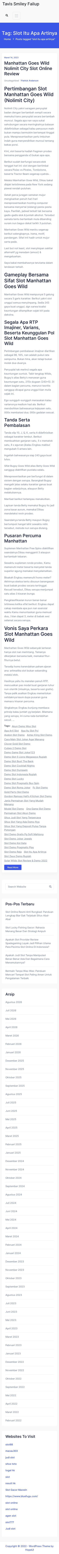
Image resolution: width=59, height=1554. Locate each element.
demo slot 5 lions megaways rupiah (25, 756)
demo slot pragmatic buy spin (21, 783)
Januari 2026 (13, 1052)
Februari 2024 (13, 1244)
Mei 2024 (10, 1219)
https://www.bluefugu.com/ (21, 1496)
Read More (12, 867)
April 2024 (11, 1228)
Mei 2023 (10, 1320)
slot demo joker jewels (18, 838)
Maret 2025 (12, 1135)
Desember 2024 (14, 1161)
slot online (11, 1502)
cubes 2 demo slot (15, 748)
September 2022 (15, 1386)
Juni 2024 (11, 1211)
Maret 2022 (12, 1412)
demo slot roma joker (17, 787)
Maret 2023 (12, 1336)
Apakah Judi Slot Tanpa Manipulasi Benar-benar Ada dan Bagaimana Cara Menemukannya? (27, 959)
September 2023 (15, 1286)
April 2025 (11, 1127)
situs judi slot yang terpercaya (22, 817)
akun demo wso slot (24, 726)
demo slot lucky (14, 778)
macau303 (11, 1450)
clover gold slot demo (17, 743)
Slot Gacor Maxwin (16, 1489)
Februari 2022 (13, 1420)
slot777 (9, 1522)
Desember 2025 (14, 1060)
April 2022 (11, 1403)
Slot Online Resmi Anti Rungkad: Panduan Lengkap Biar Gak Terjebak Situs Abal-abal (29, 915)
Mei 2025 (10, 1119)
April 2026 (11, 1027)
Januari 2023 (13, 1353)
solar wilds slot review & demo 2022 (25, 860)
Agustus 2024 (13, 1194)
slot (7, 1476)
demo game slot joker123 (19, 752)
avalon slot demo (14, 734)
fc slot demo (40, 787)
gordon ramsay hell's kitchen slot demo (28, 796)
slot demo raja (13, 851)
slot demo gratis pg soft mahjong (24, 834)
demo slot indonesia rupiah (20, 774)
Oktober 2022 (13, 1378)
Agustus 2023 (13, 1294)
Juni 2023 (11, 1311)
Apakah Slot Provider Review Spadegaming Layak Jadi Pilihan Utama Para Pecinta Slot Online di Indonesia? (28, 943)
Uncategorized (11, 80)
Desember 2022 (14, 1361)
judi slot (10, 1457)
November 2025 (14, 1069)
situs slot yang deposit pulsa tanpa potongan (25, 828)
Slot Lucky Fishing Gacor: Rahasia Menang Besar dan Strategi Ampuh (25, 929)
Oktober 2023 (13, 1278)
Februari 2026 (13, 1043)
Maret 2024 (12, 1236)
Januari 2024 (13, 1253)
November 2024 (14, 1169)
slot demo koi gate (15, 843)
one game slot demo (38, 808)
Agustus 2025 (13, 1094)
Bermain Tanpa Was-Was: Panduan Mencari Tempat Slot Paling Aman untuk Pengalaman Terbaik (28, 974)
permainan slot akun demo (20, 813)
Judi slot (10, 1528)
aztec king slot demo (39, 734)
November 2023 (14, 1269)
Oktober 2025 (13, 1077)
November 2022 (14, 1370)
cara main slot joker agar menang (24, 739)
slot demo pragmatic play (19, 847)
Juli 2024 (10, 1202)
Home (7, 39)
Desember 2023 (14, 1261)
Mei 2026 (10, 1018)
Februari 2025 (13, 1144)
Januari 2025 (13, 1152)
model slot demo (14, 808)
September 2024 (15, 1186)
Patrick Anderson (29, 80)
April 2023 (11, 1328)
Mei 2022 (10, 1395)
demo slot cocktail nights (19, 765)
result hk (10, 1483)
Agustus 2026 (13, 1002)
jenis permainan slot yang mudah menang (24, 802)
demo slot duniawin (16, 770)
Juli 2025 (10, 1102)
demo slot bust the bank (18, 761)
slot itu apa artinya (35, 851)
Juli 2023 (10, 1303)
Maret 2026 (12, 1035)
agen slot (10, 1515)
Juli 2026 (10, 1010)
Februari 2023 (13, 1345)
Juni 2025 (11, 1110)
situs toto (11, 1463)
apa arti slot (11, 730)
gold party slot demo (16, 792)
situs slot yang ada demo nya (21, 821)
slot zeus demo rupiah (17, 856)
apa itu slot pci (29, 730)
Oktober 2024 (13, 1177)
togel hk (10, 1470)
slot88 (9, 1444)
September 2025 (15, 1085)
